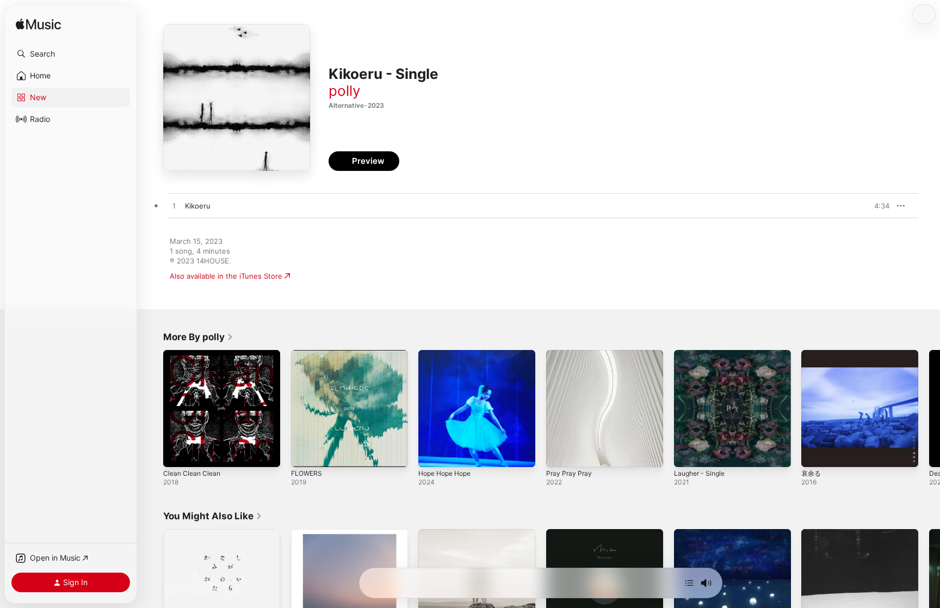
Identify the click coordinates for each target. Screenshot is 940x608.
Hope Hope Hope (448, 354)
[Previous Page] (152, 408)
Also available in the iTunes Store (226, 276)
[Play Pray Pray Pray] (560, 453)
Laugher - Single (702, 354)
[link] (198, 337)
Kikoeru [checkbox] (198, 205)
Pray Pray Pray (570, 354)
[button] (70, 54)
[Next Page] (929, 408)
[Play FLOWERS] (304, 453)
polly (344, 90)
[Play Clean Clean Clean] (177, 453)
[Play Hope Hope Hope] (432, 453)
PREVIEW (877, 205)
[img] (38, 25)
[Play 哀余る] (815, 453)
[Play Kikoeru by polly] (174, 206)
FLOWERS (307, 354)
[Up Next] (689, 583)
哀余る (811, 354)
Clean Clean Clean (194, 354)
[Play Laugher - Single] (687, 453)
